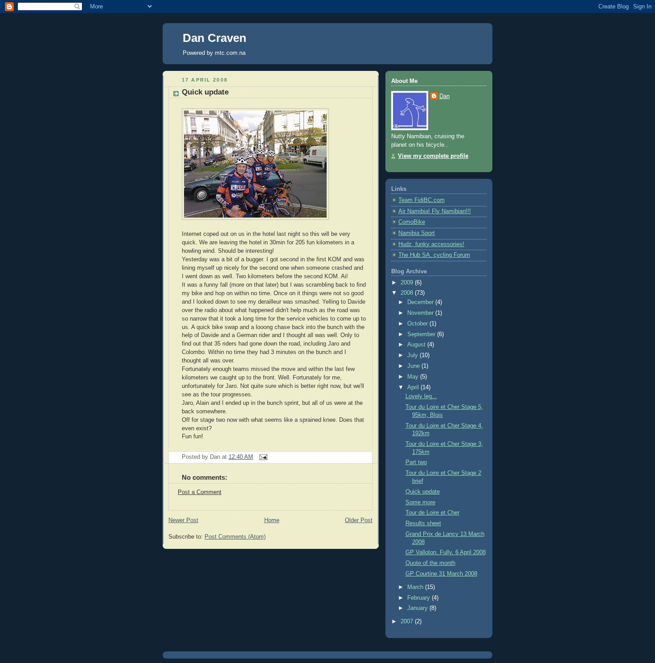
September (422, 334)
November (421, 313)
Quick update (205, 92)
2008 (408, 293)
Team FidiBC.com (421, 200)
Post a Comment (199, 492)
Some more (420, 502)
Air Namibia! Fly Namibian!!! (434, 211)
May (413, 377)
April (414, 387)
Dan (444, 96)
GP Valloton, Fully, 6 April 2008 (445, 552)
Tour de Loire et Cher (432, 513)
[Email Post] (262, 457)
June (414, 366)
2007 (408, 621)
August (417, 345)
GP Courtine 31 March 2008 (441, 574)
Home (271, 520)
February (419, 598)
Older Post (359, 520)
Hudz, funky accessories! (431, 244)
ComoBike (411, 222)
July (413, 355)
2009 (408, 283)
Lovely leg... (421, 396)
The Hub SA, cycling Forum (434, 255)
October (418, 324)
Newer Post (183, 520)
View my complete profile (433, 156)
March (416, 587)
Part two (416, 462)
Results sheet (423, 523)
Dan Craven (214, 38)
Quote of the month (430, 563)
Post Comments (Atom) (235, 537)
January (418, 608)
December (421, 302)
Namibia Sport (416, 233)
